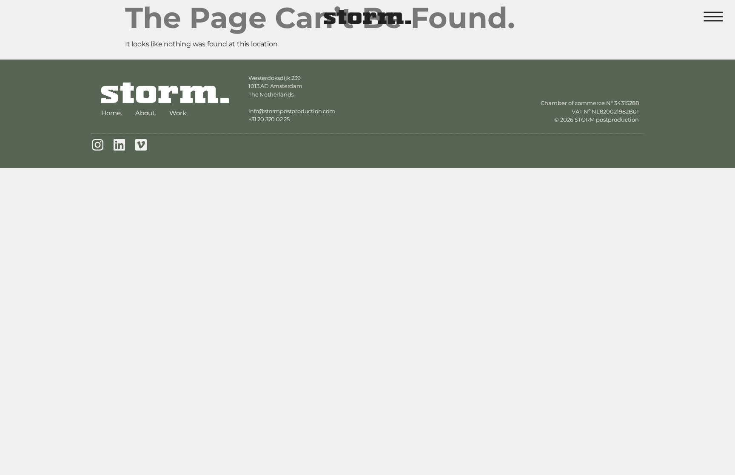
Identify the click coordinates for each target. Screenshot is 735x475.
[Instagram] (97, 144)
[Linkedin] (119, 144)
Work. (178, 113)
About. (145, 113)
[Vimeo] (141, 144)
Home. (111, 113)
